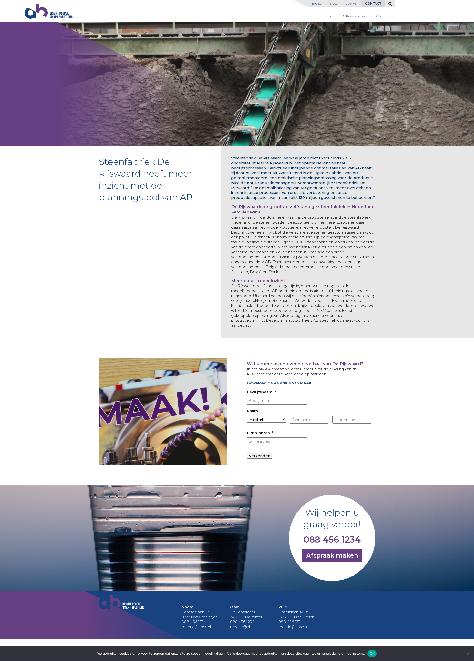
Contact (373, 3)
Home (329, 16)
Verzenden (259, 455)
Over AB (351, 3)
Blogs (333, 3)
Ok (372, 653)
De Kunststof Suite (355, 16)
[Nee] (467, 653)
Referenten (383, 16)
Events (316, 3)
